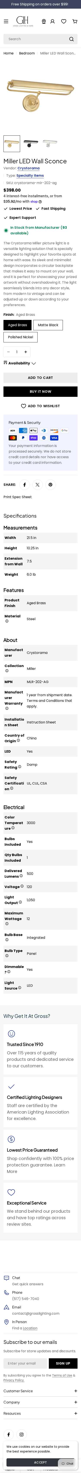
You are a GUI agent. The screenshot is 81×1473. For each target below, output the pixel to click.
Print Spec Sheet (17, 496)
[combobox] (40, 39)
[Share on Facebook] (24, 485)
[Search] (71, 39)
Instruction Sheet (41, 722)
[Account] (52, 21)
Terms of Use (62, 1375)
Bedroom (27, 53)
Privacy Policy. (13, 1380)
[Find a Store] (43, 21)
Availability (19, 363)
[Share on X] (37, 485)
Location (30, 1328)
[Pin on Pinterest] (50, 485)
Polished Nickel (20, 337)
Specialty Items (30, 175)
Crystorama (28, 168)
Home (8, 53)
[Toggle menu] (6, 21)
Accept (40, 1462)
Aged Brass (17, 325)
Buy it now (40, 391)
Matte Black (48, 325)
